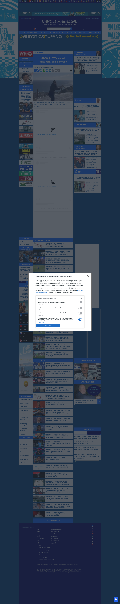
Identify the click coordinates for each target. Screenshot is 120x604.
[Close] (88, 276)
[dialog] (60, 302)
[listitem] (60, 298)
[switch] (80, 302)
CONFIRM (48, 325)
